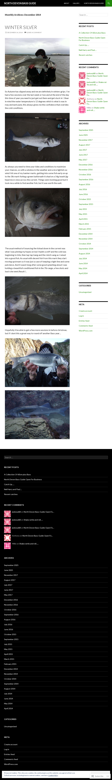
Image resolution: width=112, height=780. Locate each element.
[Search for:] (93, 15)
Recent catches (85, 55)
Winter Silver (21, 27)
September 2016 (86, 179)
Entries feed (84, 321)
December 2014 (85, 234)
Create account (85, 311)
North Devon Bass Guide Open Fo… (97, 75)
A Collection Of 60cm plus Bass (92, 33)
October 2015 (85, 199)
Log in (81, 316)
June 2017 (83, 155)
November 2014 (85, 239)
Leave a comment (34, 32)
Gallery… (76, 3)
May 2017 (83, 159)
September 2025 (86, 130)
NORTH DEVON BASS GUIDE (20, 3)
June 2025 (83, 135)
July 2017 (83, 150)
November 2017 (85, 140)
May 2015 (83, 214)
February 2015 (85, 229)
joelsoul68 (91, 73)
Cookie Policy (53, 775)
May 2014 (83, 268)
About (66, 3)
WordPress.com (85, 330)
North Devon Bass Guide (94, 3)
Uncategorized (85, 292)
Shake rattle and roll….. (97, 83)
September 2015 (86, 204)
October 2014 (85, 243)
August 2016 (84, 184)
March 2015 (84, 224)
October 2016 (85, 174)
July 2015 (83, 209)
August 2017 (84, 145)
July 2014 (83, 258)
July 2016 (83, 189)
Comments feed (86, 326)
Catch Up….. (84, 45)
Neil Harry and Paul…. (88, 50)
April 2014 (83, 273)
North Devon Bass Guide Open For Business (23, 479)
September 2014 (86, 248)
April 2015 (83, 219)
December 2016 (85, 164)
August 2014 (84, 253)
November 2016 (85, 169)
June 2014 (83, 263)
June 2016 (83, 194)
